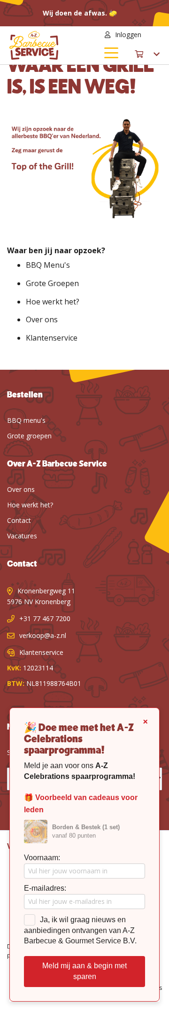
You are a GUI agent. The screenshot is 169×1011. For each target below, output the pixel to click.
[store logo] (46, 45)
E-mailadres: (45, 888)
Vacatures (22, 535)
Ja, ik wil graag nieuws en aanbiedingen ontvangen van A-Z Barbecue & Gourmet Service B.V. (80, 930)
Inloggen (128, 34)
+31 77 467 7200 (44, 618)
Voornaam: (42, 858)
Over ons (42, 319)
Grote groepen (29, 435)
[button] (154, 35)
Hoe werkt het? (52, 301)
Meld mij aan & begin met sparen (84, 971)
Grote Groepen (52, 283)
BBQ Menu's (48, 265)
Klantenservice (51, 338)
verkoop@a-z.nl (42, 635)
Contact (19, 520)
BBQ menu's (26, 420)
